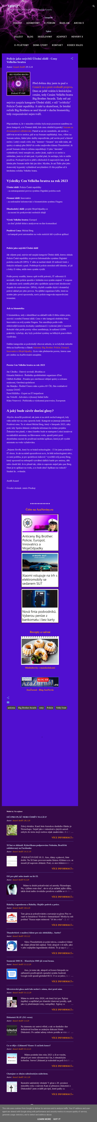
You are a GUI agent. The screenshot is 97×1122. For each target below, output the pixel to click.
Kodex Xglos (75, 45)
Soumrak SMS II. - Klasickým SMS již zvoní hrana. (30, 961)
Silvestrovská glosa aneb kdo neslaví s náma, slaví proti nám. (34, 989)
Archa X (79, 22)
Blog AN (64, 22)
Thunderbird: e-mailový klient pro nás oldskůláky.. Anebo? (34, 932)
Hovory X (77, 36)
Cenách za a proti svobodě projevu (52, 87)
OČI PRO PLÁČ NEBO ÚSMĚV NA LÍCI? (27, 817)
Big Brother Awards (27, 707)
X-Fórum (49, 22)
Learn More (44, 1119)
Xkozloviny (45, 36)
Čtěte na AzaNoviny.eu (39, 509)
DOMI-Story (40, 45)
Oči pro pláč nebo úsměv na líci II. (22, 876)
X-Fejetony (21, 45)
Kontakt (57, 45)
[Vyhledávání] (93, 6)
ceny (41, 707)
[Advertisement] (87, 89)
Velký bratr (61, 707)
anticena (11, 707)
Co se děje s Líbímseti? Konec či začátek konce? (29, 1045)
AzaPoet (61, 36)
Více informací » (62, 837)
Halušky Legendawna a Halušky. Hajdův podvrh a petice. (33, 904)
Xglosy (13, 5)
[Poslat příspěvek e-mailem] (8, 703)
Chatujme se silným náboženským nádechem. (27, 1073)
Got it (57, 1119)
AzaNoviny (33, 22)
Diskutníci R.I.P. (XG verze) (19, 1017)
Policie (50, 707)
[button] (72, 59)
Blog (30, 36)
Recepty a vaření (40, 632)
